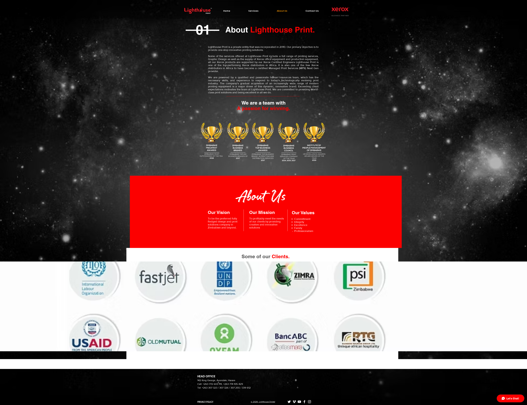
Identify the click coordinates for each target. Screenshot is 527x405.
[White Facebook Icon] (304, 402)
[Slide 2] (264, 344)
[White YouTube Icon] (299, 402)
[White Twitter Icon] (289, 402)
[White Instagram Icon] (309, 402)
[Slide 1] (262, 344)
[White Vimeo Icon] (294, 402)
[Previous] (15, 306)
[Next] (512, 306)
